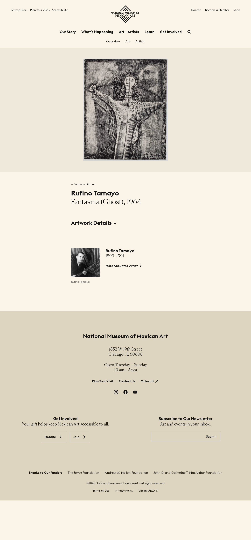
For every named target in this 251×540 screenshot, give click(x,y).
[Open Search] (189, 32)
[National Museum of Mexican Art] (125, 14)
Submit (211, 436)
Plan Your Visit (102, 381)
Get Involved (171, 31)
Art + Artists (129, 31)
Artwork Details (92, 222)
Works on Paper (84, 184)
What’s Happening (97, 31)
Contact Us (127, 381)
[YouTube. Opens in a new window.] (135, 392)
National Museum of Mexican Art (125, 336)
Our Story (68, 31)
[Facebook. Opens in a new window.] (125, 392)
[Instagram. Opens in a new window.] (116, 392)
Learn (150, 31)
